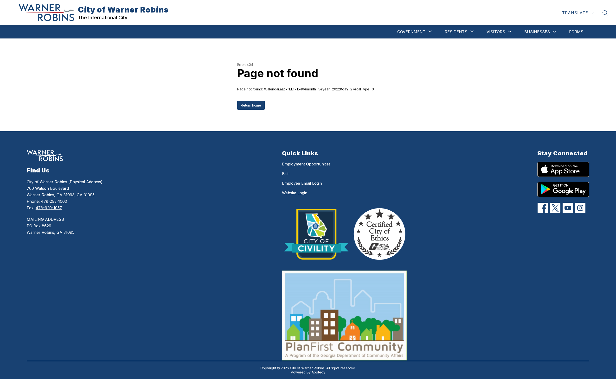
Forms (576, 31)
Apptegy (318, 372)
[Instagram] (580, 208)
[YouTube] (567, 208)
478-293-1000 (54, 201)
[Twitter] (555, 208)
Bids (285, 173)
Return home (251, 105)
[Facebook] (542, 208)
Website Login (294, 192)
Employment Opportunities (306, 164)
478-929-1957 (49, 207)
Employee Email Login (302, 183)
